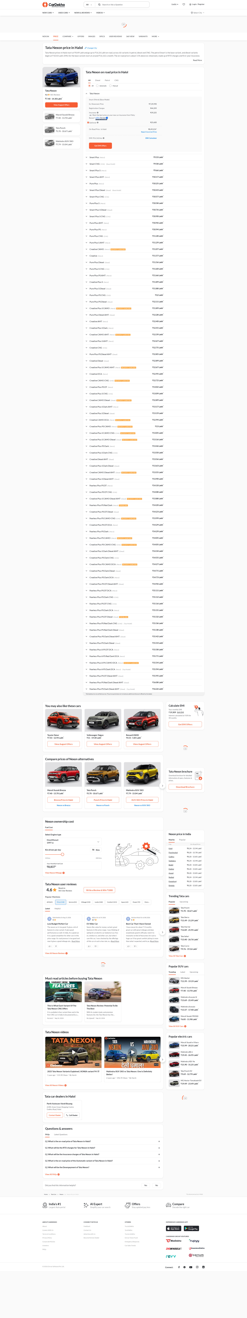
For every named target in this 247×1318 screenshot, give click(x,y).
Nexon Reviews (58, 953)
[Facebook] (179, 1267)
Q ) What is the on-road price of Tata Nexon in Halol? (68, 1141)
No (156, 1185)
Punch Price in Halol (103, 800)
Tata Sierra (185, 917)
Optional (92, 123)
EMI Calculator (151, 138)
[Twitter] (184, 1267)
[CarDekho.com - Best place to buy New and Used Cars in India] (53, 4)
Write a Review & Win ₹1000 (99, 890)
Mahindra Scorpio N (189, 997)
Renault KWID (132, 735)
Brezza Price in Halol (63, 800)
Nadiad (171, 877)
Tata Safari (185, 936)
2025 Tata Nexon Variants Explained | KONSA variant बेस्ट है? (73, 1071)
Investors (45, 1245)
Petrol (107, 80)
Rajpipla (171, 886)
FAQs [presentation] (47, 1134)
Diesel (97, 80)
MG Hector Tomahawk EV (191, 1080)
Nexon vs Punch (102, 805)
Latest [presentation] (182, 972)
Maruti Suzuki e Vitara (190, 1042)
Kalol (170, 848)
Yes (145, 1185)
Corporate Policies (48, 1242)
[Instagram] (197, 1267)
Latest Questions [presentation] (60, 1134)
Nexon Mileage (56, 873)
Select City (197, 13)
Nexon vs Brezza (63, 805)
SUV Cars (179, 1026)
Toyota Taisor (53, 735)
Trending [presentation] (172, 972)
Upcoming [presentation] (184, 902)
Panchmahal (173, 853)
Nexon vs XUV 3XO (142, 805)
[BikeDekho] (173, 1241)
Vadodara (172, 861)
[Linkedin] (203, 1267)
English (174, 4)
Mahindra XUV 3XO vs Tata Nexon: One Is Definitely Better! (129, 1073)
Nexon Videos (58, 1085)
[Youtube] (190, 1267)
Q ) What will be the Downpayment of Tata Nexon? (67, 1167)
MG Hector (185, 978)
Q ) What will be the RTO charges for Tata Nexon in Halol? (70, 1148)
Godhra (171, 857)
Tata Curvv (185, 946)
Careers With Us (47, 1230)
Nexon (45, 36)
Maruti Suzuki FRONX (189, 1016)
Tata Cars (179, 956)
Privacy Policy (47, 1238)
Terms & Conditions (49, 1234)
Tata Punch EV (186, 1071)
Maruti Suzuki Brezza (56, 790)
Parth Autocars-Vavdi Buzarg (59, 1103)
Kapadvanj (173, 881)
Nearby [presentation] (172, 840)
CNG (116, 80)
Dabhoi (171, 869)
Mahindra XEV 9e (188, 1061)
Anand (171, 873)
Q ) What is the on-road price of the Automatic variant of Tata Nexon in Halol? (79, 1161)
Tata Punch (91, 790)
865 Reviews (55, 95)
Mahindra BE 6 (187, 1052)
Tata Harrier (185, 927)
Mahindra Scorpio (188, 1006)
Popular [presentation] (182, 840)
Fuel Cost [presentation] (49, 827)
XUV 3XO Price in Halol (142, 800)
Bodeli (171, 865)
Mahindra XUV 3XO (135, 790)
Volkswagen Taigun (95, 735)
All (89, 80)
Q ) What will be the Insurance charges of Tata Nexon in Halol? (72, 1154)
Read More (197, 60)
